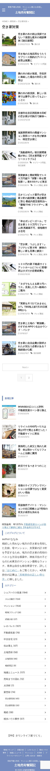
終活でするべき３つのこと (32, 465)
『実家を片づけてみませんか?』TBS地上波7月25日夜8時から (32, 306)
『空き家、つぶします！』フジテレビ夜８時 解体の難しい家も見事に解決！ (32, 247)
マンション (29, 753)
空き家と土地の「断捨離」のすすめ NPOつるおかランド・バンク (32, 326)
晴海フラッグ (9, 750)
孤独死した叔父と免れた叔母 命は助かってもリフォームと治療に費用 (32, 450)
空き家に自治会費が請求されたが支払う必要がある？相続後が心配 (32, 346)
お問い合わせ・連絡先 (33, 756)
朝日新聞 (21, 165)
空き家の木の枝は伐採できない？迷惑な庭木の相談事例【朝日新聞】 (32, 37)
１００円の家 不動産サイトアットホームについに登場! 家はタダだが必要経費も (32, 267)
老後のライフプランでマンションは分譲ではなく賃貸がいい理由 (32, 489)
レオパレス (32, 750)
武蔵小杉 (20, 750)
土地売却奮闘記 (25, 12)
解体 (46, 185)
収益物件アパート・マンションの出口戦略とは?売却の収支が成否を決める (33, 509)
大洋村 (39, 753)
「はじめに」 (12, 570)
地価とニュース (15, 753)
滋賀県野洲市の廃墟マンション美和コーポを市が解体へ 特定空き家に (32, 136)
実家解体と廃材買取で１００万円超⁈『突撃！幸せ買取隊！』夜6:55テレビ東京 (32, 178)
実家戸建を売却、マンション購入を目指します (25, 761)
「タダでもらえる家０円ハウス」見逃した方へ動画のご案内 (32, 287)
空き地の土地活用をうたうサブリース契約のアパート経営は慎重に (32, 57)
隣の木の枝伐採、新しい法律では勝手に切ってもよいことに (32, 96)
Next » (25, 367)
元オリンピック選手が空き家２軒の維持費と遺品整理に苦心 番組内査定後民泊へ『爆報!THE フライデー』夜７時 (33, 201)
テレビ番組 (38, 185)
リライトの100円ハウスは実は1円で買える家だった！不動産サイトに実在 (33, 430)
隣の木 (37, 44)
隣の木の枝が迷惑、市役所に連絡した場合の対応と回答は (32, 77)
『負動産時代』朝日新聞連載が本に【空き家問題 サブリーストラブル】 (32, 155)
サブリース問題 (40, 64)
